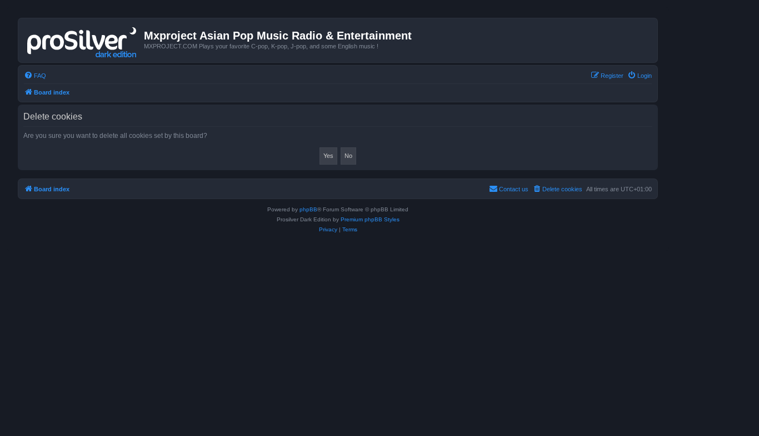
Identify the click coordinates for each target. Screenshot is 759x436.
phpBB (308, 209)
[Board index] (82, 40)
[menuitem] (35, 75)
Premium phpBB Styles (370, 219)
